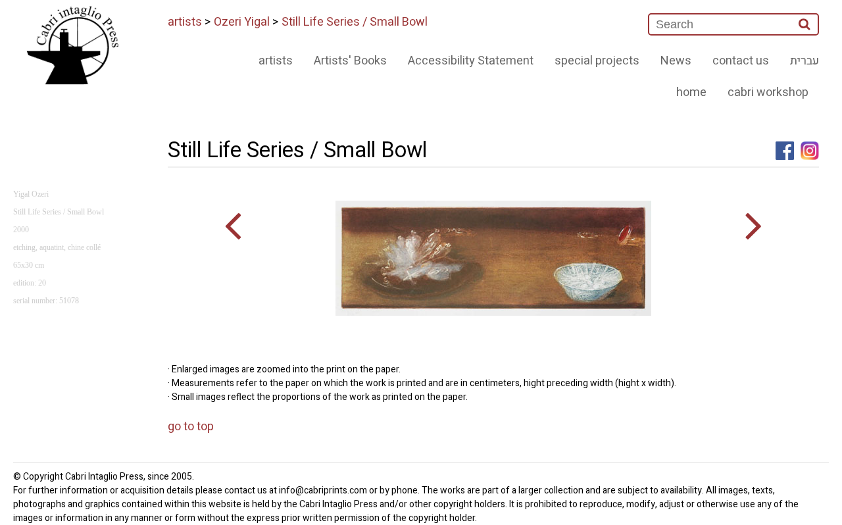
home (691, 92)
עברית (804, 61)
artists (185, 22)
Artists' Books (350, 61)
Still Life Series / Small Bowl (355, 22)
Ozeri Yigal (242, 22)
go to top (191, 427)
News (675, 61)
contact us (740, 61)
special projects (597, 61)
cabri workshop (768, 92)
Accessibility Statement (470, 61)
